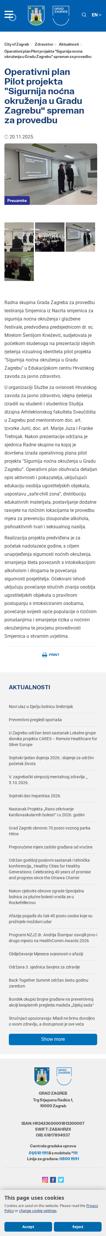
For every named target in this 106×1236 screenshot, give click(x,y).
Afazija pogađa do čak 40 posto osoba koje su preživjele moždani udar (50, 918)
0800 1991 (69, 1158)
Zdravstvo (44, 44)
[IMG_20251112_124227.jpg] (19, 266)
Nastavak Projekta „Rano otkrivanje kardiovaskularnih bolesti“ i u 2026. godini (47, 812)
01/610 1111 (38, 1153)
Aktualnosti (69, 44)
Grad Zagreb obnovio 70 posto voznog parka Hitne (49, 831)
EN (95, 14)
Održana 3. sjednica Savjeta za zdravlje (44, 967)
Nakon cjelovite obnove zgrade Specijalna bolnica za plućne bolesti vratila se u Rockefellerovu (46, 897)
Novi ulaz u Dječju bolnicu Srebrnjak (41, 706)
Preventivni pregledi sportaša (35, 719)
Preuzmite (17, 200)
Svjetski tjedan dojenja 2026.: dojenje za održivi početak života (51, 760)
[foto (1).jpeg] (49, 236)
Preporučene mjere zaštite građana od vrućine (50, 847)
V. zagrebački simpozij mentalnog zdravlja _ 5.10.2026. (48, 779)
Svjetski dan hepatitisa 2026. (35, 795)
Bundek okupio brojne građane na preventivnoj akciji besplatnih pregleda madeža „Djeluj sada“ (51, 1002)
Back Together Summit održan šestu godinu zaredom (48, 983)
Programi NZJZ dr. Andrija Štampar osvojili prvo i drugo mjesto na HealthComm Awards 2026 (53, 937)
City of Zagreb (16, 44)
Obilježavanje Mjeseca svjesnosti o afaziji (46, 954)
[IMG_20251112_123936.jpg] (19, 236)
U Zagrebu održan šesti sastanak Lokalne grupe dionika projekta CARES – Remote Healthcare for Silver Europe (53, 739)
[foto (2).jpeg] (80, 236)
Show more (53, 1039)
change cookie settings (38, 1210)
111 (75, 1153)
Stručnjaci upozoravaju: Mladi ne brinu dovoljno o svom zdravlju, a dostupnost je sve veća (52, 1021)
